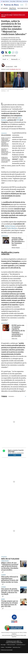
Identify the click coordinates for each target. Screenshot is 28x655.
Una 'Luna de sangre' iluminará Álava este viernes (13, 15)
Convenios (11, 396)
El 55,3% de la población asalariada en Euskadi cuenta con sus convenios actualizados (6, 151)
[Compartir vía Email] (16, 52)
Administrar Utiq (16, 647)
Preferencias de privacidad (6, 649)
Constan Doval (9, 66)
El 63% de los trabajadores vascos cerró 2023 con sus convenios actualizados (5, 160)
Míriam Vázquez (16, 247)
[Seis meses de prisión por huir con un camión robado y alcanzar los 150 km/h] (23, 590)
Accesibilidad (8, 647)
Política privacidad (11, 644)
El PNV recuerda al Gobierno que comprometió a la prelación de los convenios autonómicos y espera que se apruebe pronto (5, 142)
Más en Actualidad (10, 559)
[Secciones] (1, 5)
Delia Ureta (14, 338)
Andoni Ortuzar (10, 226)
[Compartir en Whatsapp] (9, 52)
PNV (18, 120)
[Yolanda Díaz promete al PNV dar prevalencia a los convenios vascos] (6, 240)
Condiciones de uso (20, 644)
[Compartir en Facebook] (2, 52)
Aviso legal (3, 644)
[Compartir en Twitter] (6, 52)
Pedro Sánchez (12, 228)
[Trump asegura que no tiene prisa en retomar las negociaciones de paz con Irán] (23, 602)
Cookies (2, 647)
